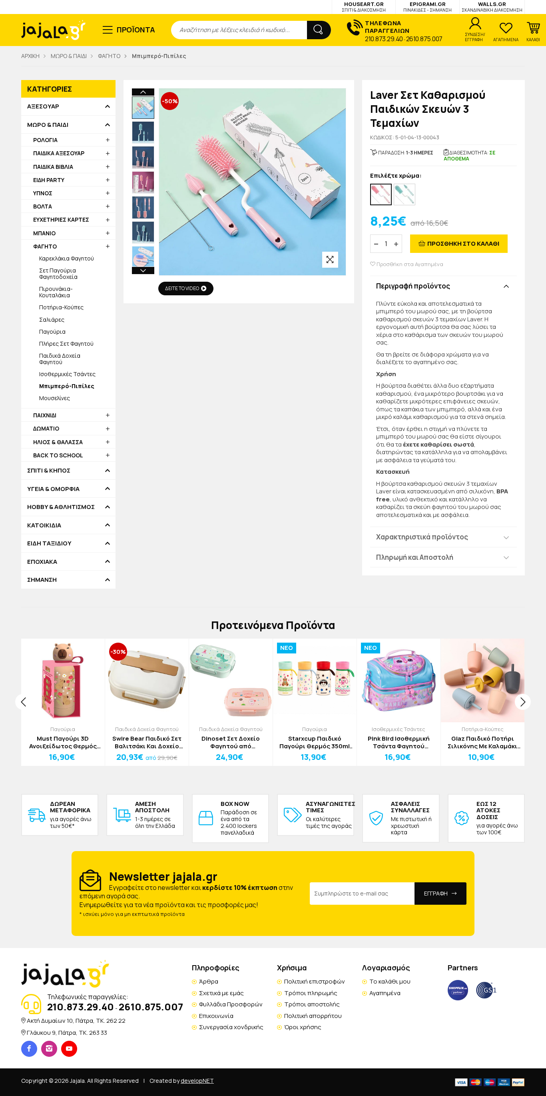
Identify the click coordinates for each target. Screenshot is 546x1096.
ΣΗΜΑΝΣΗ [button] (42, 580)
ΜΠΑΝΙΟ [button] (44, 233)
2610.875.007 (424, 38)
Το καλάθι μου (389, 981)
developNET (197, 1080)
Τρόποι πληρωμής (310, 993)
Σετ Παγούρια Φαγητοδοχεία (58, 273)
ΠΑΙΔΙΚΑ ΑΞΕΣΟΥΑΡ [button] (58, 153)
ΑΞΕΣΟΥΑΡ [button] (43, 106)
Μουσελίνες (54, 398)
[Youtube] (69, 1049)
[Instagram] (49, 1049)
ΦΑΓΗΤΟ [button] (45, 246)
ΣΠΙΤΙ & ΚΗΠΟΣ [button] (48, 471)
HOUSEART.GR (364, 6)
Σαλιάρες (51, 319)
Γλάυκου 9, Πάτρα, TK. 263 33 (67, 1032)
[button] (533, 32)
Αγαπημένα (385, 993)
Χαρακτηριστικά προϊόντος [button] (422, 536)
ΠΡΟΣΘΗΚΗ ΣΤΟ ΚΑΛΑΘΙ (463, 243)
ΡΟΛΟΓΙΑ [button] (45, 140)
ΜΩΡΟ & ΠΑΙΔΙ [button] (47, 125)
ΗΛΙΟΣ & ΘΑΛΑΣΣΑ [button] (58, 442)
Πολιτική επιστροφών (314, 981)
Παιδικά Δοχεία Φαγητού (59, 359)
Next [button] (143, 270)
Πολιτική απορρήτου (313, 1016)
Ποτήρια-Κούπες (61, 307)
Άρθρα (208, 981)
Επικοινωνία (216, 1016)
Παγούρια (52, 331)
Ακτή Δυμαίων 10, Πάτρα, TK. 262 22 (76, 1020)
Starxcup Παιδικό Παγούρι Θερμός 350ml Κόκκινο (314, 742)
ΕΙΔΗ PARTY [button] (48, 180)
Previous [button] (143, 92)
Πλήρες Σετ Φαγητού (66, 343)
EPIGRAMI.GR (427, 6)
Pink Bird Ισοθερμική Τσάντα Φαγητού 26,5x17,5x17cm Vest (398, 742)
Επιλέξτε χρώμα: (396, 176)
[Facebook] (29, 1049)
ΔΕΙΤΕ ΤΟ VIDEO (182, 288)
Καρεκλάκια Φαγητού (66, 258)
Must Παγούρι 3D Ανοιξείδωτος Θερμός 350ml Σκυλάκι (63, 742)
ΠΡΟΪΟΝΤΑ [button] (136, 29)
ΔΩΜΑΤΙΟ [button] (46, 428)
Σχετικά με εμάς (221, 993)
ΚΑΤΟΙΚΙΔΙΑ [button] (44, 525)
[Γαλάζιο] (404, 194)
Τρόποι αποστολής (312, 1004)
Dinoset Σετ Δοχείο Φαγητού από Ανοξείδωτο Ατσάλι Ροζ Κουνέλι (231, 742)
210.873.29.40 (384, 38)
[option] (143, 107)
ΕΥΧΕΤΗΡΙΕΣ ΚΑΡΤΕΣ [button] (61, 219)
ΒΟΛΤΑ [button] (42, 206)
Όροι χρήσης (302, 1027)
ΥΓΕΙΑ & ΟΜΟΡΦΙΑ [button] (53, 489)
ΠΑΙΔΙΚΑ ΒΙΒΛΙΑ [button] (53, 166)
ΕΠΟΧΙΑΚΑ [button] (42, 562)
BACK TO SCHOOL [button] (58, 455)
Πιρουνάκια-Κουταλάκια (56, 292)
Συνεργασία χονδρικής (231, 1027)
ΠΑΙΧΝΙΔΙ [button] (44, 415)
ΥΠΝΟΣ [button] (42, 193)
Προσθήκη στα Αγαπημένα (409, 264)
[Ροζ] (381, 194)
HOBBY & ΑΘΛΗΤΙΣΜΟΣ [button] (61, 507)
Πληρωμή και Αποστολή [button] (414, 557)
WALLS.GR (492, 6)
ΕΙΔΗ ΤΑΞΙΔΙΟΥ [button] (49, 543)
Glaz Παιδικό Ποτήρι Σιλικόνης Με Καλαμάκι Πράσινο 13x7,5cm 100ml (483, 742)
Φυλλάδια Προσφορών (231, 1004)
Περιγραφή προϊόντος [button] (413, 286)
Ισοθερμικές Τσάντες (67, 374)
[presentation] (23, 702)
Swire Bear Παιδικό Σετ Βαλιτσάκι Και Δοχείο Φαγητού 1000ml (146, 742)
